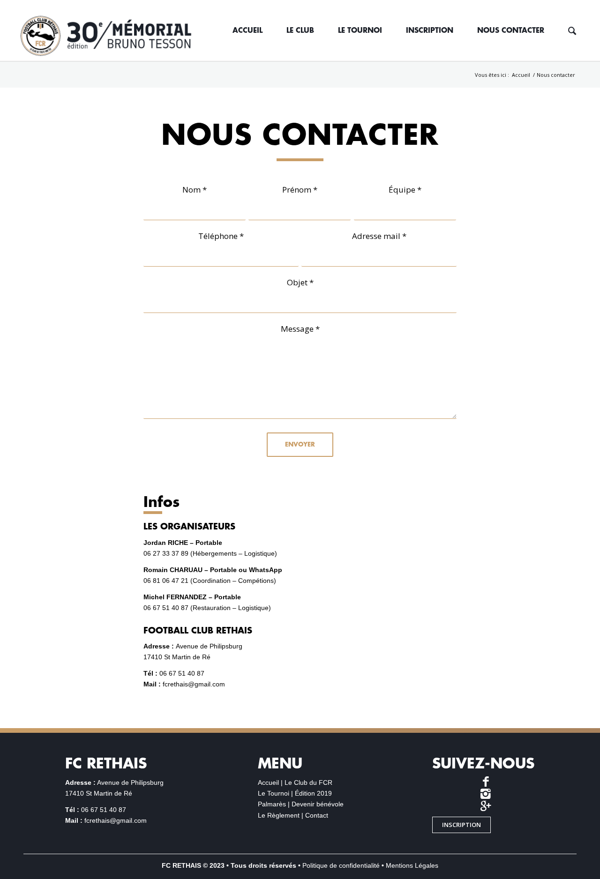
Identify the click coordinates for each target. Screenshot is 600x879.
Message (300, 328)
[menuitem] (247, 30)
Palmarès (272, 804)
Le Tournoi (273, 793)
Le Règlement (279, 815)
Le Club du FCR (308, 782)
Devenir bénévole (318, 804)
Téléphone (221, 236)
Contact (316, 815)
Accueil (268, 782)
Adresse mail (379, 236)
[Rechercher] (572, 30)
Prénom (299, 189)
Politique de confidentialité (341, 865)
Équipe (405, 189)
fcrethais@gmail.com (194, 684)
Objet (300, 282)
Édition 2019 (313, 793)
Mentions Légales (412, 865)
